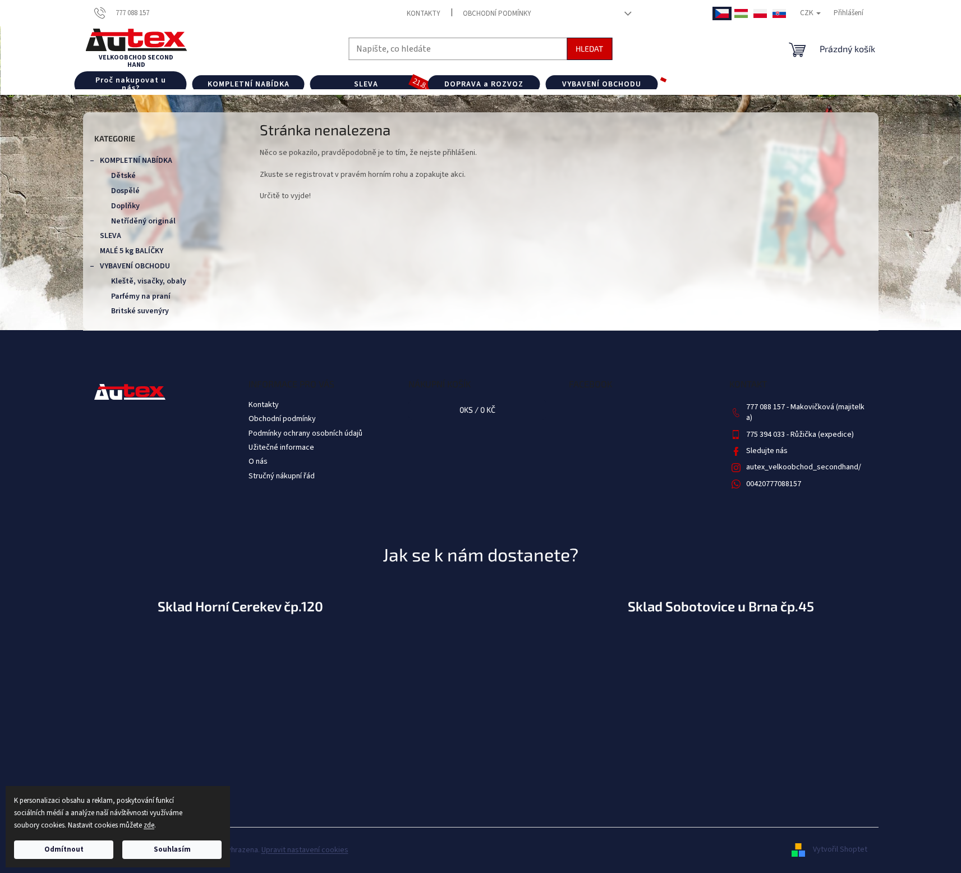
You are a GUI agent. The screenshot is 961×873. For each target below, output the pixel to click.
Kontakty (423, 13)
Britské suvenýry (140, 311)
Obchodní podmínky (497, 13)
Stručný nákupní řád (282, 476)
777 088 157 (766, 407)
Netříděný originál (143, 221)
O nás (258, 461)
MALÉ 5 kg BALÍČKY (131, 251)
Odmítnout (64, 849)
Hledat (589, 48)
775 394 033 (766, 434)
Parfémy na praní (141, 296)
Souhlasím (172, 849)
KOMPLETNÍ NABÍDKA (136, 160)
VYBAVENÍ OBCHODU (135, 266)
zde (149, 825)
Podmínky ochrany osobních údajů (305, 433)
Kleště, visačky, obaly (148, 281)
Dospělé (125, 190)
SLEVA (110, 235)
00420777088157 (773, 484)
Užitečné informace (281, 447)
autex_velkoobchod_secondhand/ (803, 467)
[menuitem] (131, 84)
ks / (477, 409)
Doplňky (125, 206)
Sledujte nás (767, 450)
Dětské (123, 175)
